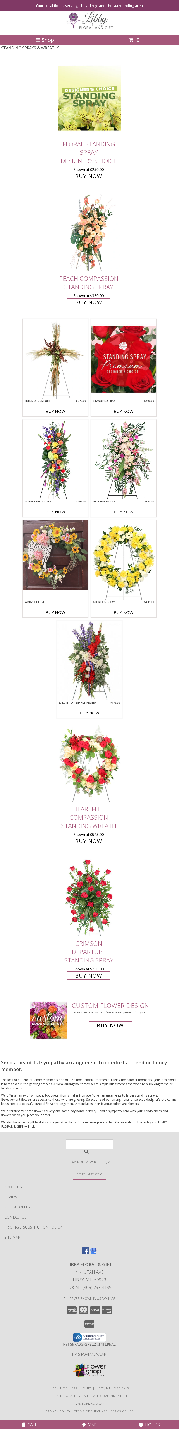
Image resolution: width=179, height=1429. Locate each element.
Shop (48, 39)
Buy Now (88, 176)
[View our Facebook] (85, 1253)
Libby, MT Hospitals (112, 1388)
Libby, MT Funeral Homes (71, 1388)
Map (91, 1425)
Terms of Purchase (90, 1411)
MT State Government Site (106, 1396)
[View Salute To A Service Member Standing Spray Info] (89, 660)
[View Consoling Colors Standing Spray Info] (55, 459)
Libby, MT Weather (65, 1396)
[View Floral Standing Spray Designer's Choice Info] (89, 98)
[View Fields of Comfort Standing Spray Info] (55, 359)
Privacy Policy (58, 1411)
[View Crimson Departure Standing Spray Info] (89, 898)
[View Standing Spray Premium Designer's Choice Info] (123, 359)
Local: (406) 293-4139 (89, 1287)
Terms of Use (122, 1411)
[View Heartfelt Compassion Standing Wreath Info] (89, 763)
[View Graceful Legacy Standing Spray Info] (123, 459)
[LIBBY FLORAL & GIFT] (89, 28)
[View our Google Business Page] (93, 1253)
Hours (151, 1425)
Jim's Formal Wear (89, 1354)
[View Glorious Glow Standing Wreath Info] (123, 560)
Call (31, 1425)
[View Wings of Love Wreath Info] (55, 555)
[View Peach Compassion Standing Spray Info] (89, 233)
